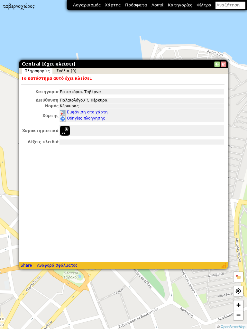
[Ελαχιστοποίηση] (223, 64)
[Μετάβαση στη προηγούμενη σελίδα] (217, 64)
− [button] (238, 315)
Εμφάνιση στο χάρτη (87, 112)
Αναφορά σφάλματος (57, 265)
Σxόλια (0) (66, 71)
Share (26, 265)
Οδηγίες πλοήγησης (86, 118)
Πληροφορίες (37, 71)
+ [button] (238, 305)
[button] (238, 277)
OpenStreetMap (233, 326)
